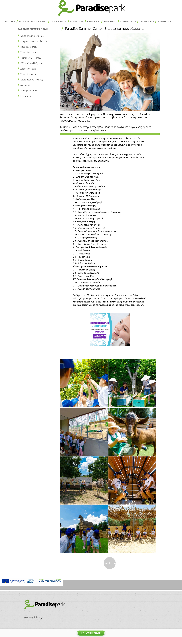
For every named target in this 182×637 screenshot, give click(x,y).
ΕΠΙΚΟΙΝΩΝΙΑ (164, 21)
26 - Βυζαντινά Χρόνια (84, 263)
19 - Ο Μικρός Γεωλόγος (85, 237)
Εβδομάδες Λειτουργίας (31, 79)
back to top (110, 563)
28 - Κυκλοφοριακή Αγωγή (86, 273)
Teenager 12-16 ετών (30, 58)
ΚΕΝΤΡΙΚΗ (10, 21)
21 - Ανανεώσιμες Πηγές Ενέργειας (90, 244)
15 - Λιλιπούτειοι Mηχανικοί (86, 225)
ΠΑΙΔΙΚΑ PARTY (58, 21)
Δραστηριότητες (28, 69)
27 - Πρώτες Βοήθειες (84, 269)
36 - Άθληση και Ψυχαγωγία (86, 289)
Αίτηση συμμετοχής (29, 90)
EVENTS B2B (93, 21)
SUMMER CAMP (128, 21)
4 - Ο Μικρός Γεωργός (83, 183)
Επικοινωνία (93, 633)
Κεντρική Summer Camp (32, 36)
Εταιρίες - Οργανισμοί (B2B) (33, 41)
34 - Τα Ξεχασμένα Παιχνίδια (87, 282)
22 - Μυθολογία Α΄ (82, 250)
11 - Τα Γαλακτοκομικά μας (86, 209)
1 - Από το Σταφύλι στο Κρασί (88, 173)
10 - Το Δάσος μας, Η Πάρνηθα (88, 202)
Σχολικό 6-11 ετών (29, 52)
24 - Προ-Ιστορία (81, 257)
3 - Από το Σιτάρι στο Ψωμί (86, 180)
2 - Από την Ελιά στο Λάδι (85, 177)
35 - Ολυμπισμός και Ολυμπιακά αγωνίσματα (94, 285)
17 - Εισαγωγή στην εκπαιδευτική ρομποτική (94, 231)
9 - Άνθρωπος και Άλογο (85, 199)
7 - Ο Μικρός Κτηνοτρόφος (86, 193)
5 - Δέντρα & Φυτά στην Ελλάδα (89, 186)
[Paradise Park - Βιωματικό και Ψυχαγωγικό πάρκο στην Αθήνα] (91, 15)
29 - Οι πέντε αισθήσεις (84, 276)
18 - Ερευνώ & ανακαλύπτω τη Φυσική (92, 234)
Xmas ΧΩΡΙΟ (110, 21)
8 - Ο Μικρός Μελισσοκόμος (87, 196)
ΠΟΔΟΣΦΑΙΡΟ (147, 21)
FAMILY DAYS (76, 21)
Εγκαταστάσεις (27, 96)
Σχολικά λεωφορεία (29, 74)
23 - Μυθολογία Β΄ (82, 253)
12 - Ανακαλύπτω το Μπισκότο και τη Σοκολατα (97, 212)
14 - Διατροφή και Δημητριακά (88, 218)
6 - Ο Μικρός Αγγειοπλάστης (87, 189)
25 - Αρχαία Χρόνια (82, 260)
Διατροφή (25, 85)
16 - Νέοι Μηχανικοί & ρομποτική (89, 228)
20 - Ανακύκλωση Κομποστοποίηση (90, 241)
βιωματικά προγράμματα (127, 117)
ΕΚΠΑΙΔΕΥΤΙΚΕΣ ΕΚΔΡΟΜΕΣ (33, 21)
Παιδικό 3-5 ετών (28, 47)
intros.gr (38, 617)
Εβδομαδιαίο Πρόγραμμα (32, 63)
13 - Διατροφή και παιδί (84, 215)
